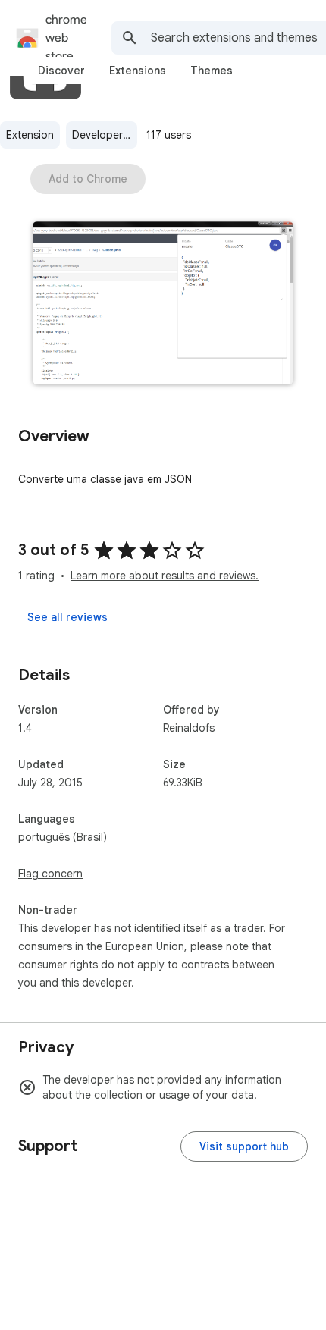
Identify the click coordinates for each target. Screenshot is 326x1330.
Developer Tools (104, 135)
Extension (30, 135)
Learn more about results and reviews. (165, 575)
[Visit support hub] (244, 1146)
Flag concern (50, 873)
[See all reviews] (67, 617)
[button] (163, 304)
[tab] (61, 70)
